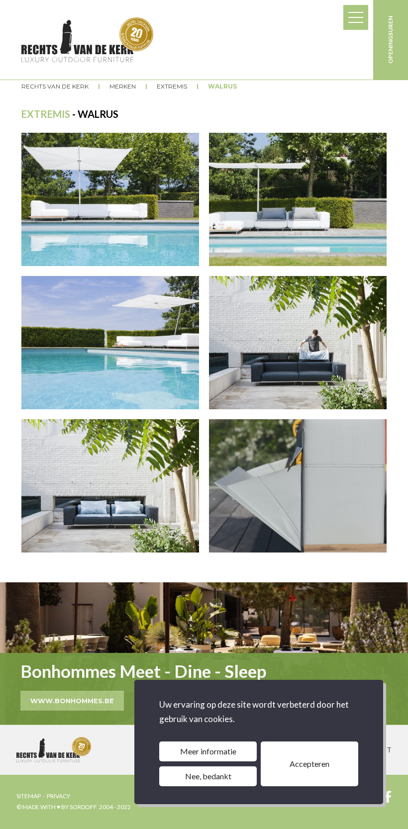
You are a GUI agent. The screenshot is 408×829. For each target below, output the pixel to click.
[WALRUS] (110, 199)
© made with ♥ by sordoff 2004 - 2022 (73, 807)
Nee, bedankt (208, 776)
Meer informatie (208, 751)
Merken (122, 86)
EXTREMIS (172, 86)
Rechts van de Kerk (55, 86)
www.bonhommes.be (72, 701)
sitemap (28, 796)
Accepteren (309, 763)
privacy (58, 796)
